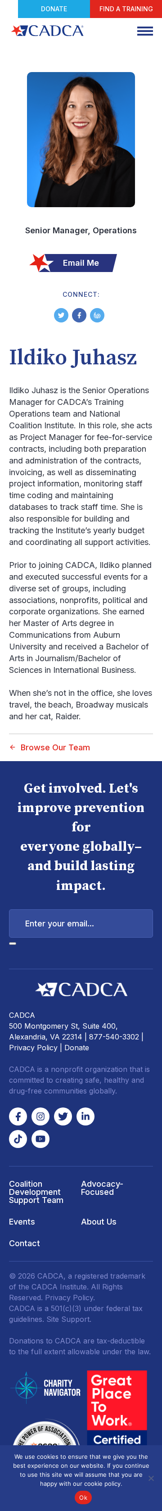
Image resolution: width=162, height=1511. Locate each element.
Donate (54, 9)
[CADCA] (47, 30)
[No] (150, 1478)
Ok (83, 1497)
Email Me (81, 263)
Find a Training (126, 9)
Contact (24, 1243)
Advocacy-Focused (102, 1188)
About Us (99, 1221)
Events (22, 1221)
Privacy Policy (33, 1047)
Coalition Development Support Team (36, 1192)
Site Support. (68, 1319)
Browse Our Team (55, 747)
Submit (12, 943)
